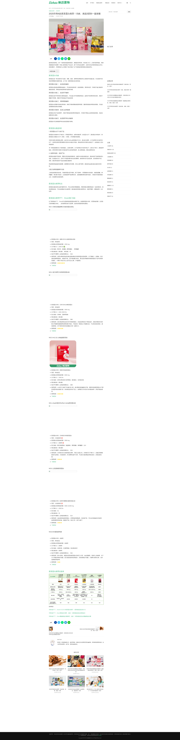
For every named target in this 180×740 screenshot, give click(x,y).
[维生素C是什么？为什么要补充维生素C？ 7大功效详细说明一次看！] (95, 681)
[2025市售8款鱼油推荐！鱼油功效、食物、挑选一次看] (57, 681)
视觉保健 (110, 192)
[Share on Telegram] (65, 58)
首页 (87, 2)
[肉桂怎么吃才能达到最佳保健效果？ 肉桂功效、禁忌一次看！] (57, 661)
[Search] (130, 3)
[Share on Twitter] (58, 58)
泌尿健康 (110, 171)
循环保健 (110, 164)
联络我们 (113, 2)
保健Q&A (107, 2)
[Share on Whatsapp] (62, 58)
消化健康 (110, 174)
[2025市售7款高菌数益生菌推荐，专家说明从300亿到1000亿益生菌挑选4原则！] (76, 661)
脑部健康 (110, 189)
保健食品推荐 (99, 2)
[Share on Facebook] (55, 58)
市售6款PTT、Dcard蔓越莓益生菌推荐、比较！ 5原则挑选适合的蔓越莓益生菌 (70, 616)
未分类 (109, 167)
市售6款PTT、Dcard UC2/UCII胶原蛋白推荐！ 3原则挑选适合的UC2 (67, 609)
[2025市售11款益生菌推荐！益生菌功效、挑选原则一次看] (76, 681)
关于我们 (92, 2)
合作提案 (99, 735)
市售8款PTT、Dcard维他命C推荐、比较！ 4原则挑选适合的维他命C (67, 613)
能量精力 (110, 185)
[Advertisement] (76, 712)
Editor (52, 16)
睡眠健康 (110, 178)
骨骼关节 (110, 196)
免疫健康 (110, 160)
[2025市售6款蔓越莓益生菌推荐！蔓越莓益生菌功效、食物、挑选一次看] (95, 661)
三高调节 (110, 146)
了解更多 (53, 265)
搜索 (129, 11)
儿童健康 (110, 156)
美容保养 (110, 182)
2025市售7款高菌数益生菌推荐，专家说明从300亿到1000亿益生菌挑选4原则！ (76, 670)
